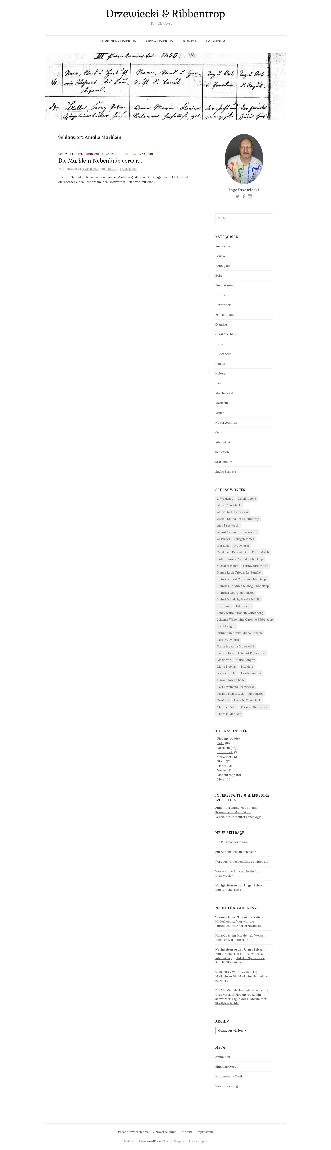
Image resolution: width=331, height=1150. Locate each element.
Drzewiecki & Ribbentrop (165, 13)
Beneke (220, 256)
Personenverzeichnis (119, 41)
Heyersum (224, 606)
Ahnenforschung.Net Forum (236, 807)
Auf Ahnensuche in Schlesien (235, 852)
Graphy (179, 1141)
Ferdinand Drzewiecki (232, 552)
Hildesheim (127, 154)
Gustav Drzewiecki (255, 566)
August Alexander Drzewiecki (237, 532)
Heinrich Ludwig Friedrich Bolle (239, 599)
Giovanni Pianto (227, 566)
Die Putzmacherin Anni (231, 842)
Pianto (222, 766)
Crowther (224, 757)
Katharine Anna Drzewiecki (235, 646)
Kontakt (191, 41)
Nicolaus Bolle (226, 673)
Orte (218, 432)
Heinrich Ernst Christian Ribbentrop (241, 579)
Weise (221, 770)
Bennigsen (223, 266)
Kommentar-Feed (228, 1076)
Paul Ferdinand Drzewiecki (235, 687)
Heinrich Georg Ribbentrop (236, 592)
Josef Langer (226, 626)
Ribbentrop (223, 442)
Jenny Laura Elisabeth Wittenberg (240, 613)
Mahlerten (224, 660)
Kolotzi (220, 373)
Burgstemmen (225, 285)
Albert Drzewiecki (229, 505)
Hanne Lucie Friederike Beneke (239, 572)
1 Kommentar (128, 168)
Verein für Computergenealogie (238, 817)
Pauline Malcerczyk (230, 693)
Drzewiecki (66, 154)
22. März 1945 (247, 498)
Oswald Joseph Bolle (231, 680)
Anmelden (222, 1057)
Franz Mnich (260, 552)
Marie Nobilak (226, 666)
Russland (223, 700)
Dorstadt (222, 295)
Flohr (221, 761)
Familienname (88, 154)
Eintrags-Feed (226, 1066)
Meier (221, 779)
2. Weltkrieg (225, 498)
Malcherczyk (224, 393)
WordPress (154, 1141)
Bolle (218, 275)
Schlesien (222, 452)
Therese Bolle (226, 707)
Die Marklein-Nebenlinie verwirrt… (102, 160)
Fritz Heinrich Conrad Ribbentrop (240, 559)
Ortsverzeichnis (161, 41)
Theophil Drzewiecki (247, 700)
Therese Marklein (229, 714)
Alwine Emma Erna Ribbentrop (238, 519)
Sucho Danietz (225, 471)
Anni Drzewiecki (228, 525)
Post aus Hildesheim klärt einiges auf (241, 861)
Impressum (215, 41)
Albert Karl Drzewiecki (232, 512)
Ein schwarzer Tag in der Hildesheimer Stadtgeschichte (241, 999)
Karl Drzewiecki (228, 640)
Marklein (146, 154)
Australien (222, 246)
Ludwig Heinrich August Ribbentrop (241, 653)
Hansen (220, 344)
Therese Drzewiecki (254, 707)
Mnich (219, 413)
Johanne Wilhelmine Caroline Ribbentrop (245, 619)
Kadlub (220, 363)
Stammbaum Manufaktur (233, 812)
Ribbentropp (226, 775)
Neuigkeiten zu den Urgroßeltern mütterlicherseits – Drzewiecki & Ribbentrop (240, 953)
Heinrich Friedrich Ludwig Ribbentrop (243, 586)
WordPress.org (226, 1086)
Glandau (108, 154)
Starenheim (223, 462)
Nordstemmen (226, 422)
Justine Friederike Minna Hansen (239, 633)
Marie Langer (245, 660)
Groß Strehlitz (225, 334)
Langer (220, 383)
